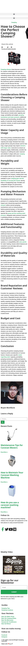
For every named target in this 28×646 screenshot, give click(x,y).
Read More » (4, 452)
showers (3, 205)
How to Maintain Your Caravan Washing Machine (12, 475)
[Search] (2, 422)
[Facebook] (2, 529)
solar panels (22, 242)
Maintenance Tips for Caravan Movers (12, 446)
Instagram (4, 636)
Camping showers (6, 69)
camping (22, 154)
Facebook (4, 635)
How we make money (11, 628)
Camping (14, 22)
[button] (14, 14)
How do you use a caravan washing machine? (10, 505)
